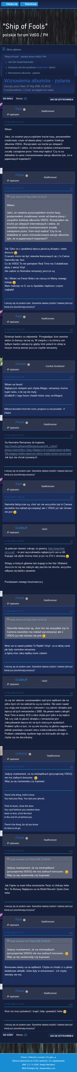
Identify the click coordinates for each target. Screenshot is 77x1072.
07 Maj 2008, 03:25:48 (14, 377)
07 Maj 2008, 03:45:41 (14, 435)
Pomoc (24, 1057)
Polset (20, 175)
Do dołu (8, 98)
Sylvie (52, 67)
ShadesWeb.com (47, 1068)
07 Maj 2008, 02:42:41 (14, 188)
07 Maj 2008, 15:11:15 (14, 611)
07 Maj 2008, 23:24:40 (14, 1004)
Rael (19, 109)
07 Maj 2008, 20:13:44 (14, 932)
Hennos (21, 364)
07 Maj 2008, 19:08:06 (14, 766)
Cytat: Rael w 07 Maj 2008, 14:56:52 (28, 619)
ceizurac (21, 753)
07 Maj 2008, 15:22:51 (14, 693)
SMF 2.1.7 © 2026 (30, 1064)
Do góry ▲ (51, 1057)
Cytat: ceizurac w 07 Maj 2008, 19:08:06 (30, 859)
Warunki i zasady (37, 1057)
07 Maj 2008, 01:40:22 (14, 122)
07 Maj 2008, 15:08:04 (14, 541)
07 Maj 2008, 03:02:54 (14, 329)
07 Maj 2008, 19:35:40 (14, 851)
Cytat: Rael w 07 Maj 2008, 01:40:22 (28, 197)
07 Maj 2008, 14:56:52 (14, 497)
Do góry (8, 1035)
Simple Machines (47, 1064)
